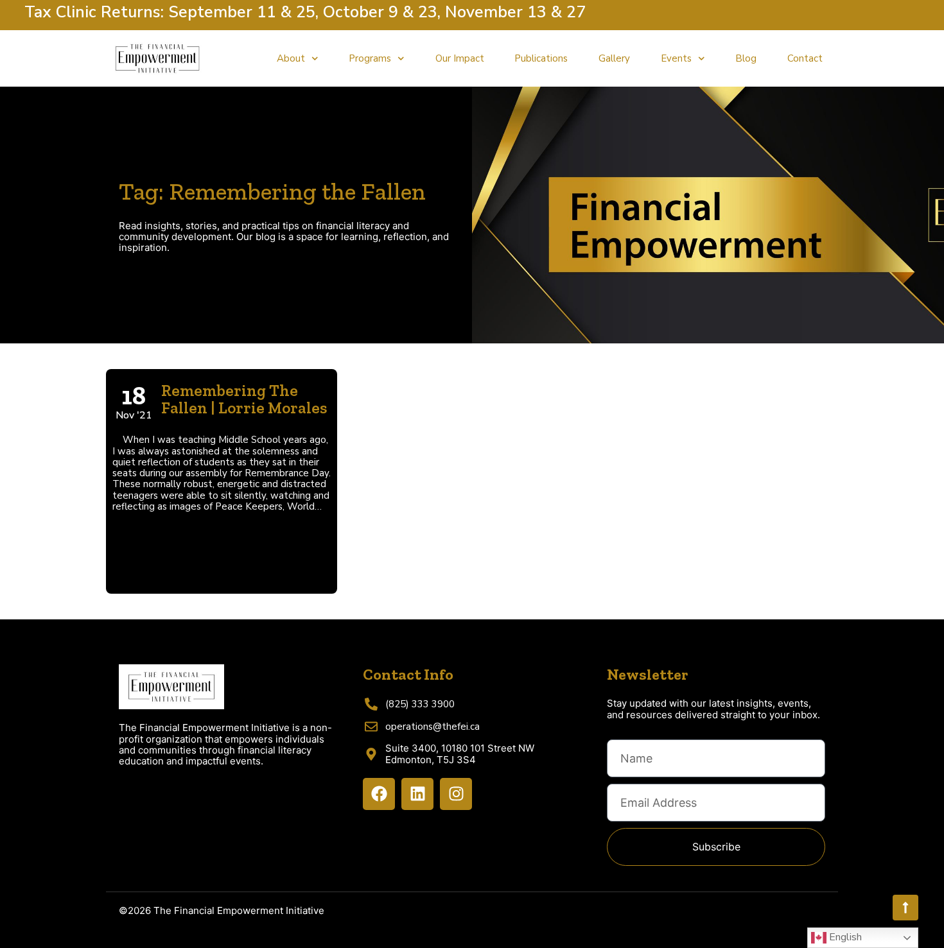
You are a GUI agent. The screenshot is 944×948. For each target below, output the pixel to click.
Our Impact (459, 58)
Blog (745, 58)
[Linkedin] (417, 794)
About (291, 58)
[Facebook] (379, 794)
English (844, 937)
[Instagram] (456, 794)
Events (676, 58)
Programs (370, 58)
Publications (541, 58)
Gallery (614, 58)
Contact (805, 58)
